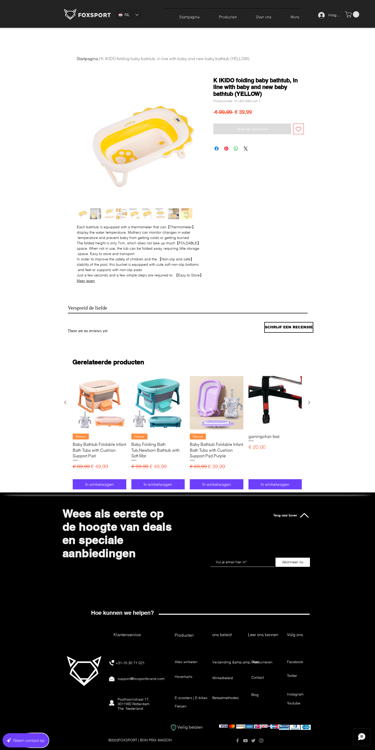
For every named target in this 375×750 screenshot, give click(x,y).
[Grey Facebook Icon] (237, 740)
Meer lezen (86, 280)
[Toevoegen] (298, 129)
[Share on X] (246, 148)
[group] (187, 433)
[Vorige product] (65, 402)
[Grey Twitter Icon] (253, 740)
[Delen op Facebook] (217, 148)
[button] (221, 15)
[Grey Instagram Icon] (261, 740)
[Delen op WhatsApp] (236, 148)
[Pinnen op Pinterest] (226, 148)
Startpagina (87, 58)
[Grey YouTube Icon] (245, 740)
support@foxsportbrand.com (141, 678)
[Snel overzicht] (99, 403)
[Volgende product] (309, 402)
